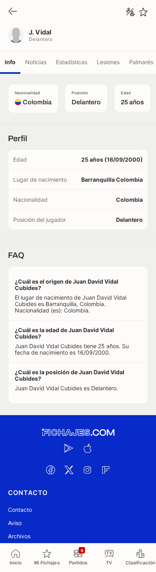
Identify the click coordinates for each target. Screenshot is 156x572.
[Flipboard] (106, 470)
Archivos (19, 536)
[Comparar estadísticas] (130, 12)
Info (10, 62)
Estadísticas (71, 62)
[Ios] (87, 448)
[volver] (13, 11)
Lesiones (108, 62)
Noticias (35, 62)
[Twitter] (69, 470)
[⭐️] (143, 12)
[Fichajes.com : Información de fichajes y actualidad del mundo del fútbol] (78, 432)
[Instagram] (87, 470)
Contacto (20, 509)
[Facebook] (50, 470)
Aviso (15, 522)
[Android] (69, 448)
